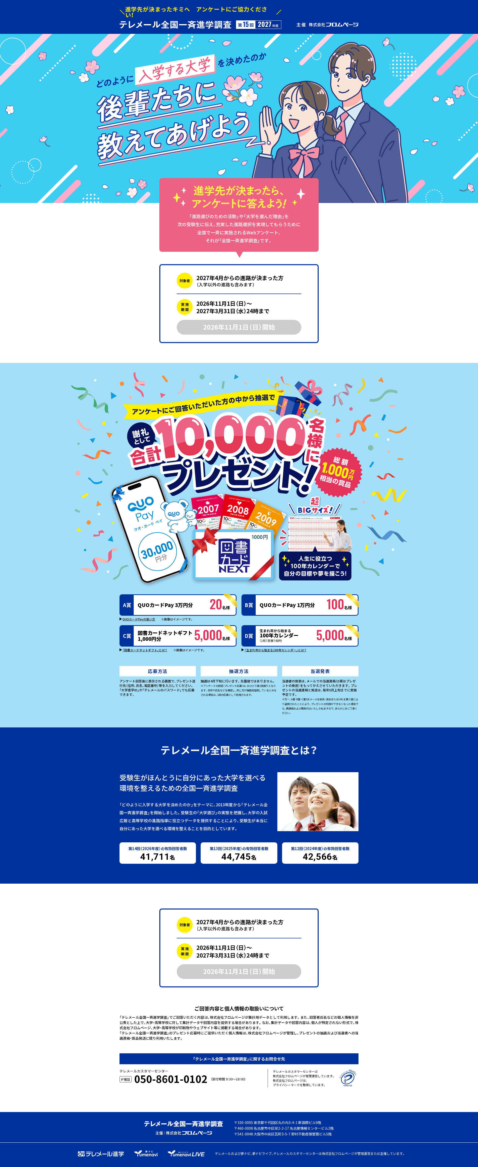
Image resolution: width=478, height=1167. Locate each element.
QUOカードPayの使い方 (138, 619)
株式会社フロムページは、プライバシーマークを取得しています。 (299, 1082)
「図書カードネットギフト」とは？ (144, 650)
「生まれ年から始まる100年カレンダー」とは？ (275, 650)
